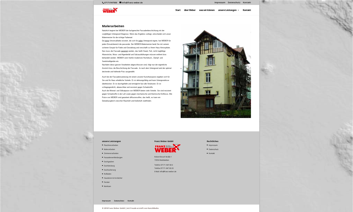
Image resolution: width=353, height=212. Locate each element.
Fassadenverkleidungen (113, 157)
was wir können (207, 10)
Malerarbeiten (109, 149)
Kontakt (247, 3)
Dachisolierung (110, 170)
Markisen (107, 186)
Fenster (107, 182)
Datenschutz (234, 3)
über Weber (190, 10)
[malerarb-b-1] (216, 117)
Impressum (220, 3)
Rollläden (107, 174)
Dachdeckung (109, 166)
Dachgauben (109, 161)
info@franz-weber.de (168, 171)
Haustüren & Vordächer (113, 178)
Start (177, 10)
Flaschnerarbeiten (111, 145)
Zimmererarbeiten (111, 153)
